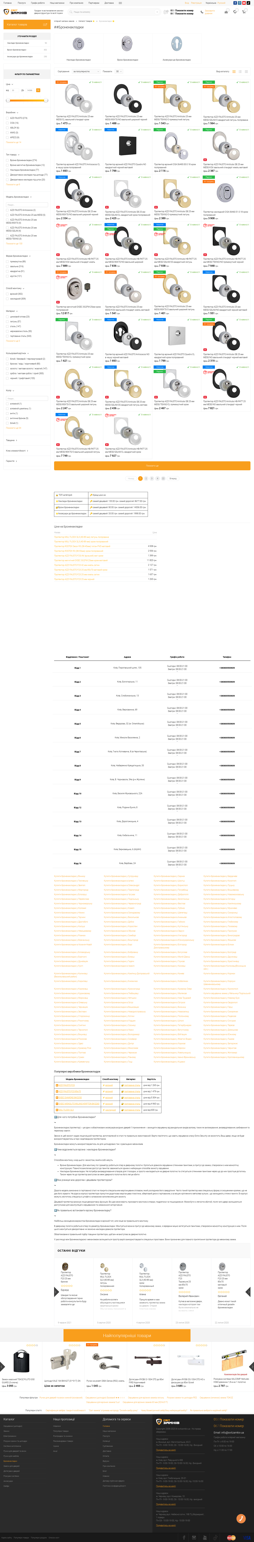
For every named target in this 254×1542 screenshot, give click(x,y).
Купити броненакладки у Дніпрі (119, 1043)
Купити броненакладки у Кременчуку (72, 1062)
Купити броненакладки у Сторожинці (72, 1016)
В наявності (97, 82)
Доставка (109, 3)
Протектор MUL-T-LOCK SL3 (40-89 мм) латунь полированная (106, 1280)
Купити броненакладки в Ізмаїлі (119, 966)
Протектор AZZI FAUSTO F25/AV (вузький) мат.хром (78, 556)
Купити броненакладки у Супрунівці (121, 876)
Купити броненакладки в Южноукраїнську (174, 940)
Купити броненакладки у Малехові (170, 993)
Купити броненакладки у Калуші (69, 926)
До (22, 90)
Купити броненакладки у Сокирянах (221, 1011)
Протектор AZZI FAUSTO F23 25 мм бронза (67, 1277)
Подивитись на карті (166, 1450)
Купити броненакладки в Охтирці (219, 899)
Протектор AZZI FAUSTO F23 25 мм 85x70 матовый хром (224, 1280)
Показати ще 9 (13, 184)
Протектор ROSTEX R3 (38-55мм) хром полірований (78, 551)
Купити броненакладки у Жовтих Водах (173, 1039)
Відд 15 (77, 849)
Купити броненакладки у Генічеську (71, 881)
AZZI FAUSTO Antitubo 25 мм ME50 (27, 215)
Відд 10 (77, 793)
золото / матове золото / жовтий (28, 368)
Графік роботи (38, 3)
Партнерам (93, 3)
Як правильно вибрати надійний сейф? (208, 1410)
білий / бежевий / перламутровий (27, 359)
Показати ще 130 (14, 243)
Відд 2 (78, 681)
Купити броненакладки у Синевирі (120, 1039)
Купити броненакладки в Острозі (169, 1002)
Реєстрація (196, 3)
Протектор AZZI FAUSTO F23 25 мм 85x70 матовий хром (80, 570)
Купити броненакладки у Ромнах (70, 935)
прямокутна (18, 261)
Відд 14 (77, 835)
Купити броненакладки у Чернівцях (71, 1007)
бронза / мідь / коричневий (25, 364)
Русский (221, 3)
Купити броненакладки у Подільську (121, 899)
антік (14, 413)
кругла (16, 276)
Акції (55, 1451)
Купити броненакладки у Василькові (121, 917)
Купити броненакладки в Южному (220, 1034)
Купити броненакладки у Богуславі (170, 952)
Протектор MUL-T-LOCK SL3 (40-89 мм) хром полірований (81, 541)
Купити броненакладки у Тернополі (71, 1030)
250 (45, 56)
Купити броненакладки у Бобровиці (121, 952)
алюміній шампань (20, 408)
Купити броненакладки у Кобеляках (171, 981)
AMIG (14, 132)
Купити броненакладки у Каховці (169, 966)
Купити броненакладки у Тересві (219, 1025)
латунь (15, 321)
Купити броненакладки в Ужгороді (170, 935)
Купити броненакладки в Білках (219, 944)
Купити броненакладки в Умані (119, 1030)
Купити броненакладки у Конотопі (220, 881)
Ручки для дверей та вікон (15, 1451)
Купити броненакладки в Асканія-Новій (73, 944)
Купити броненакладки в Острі (118, 1002)
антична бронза (19, 418)
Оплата (106, 1456)
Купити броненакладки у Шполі (169, 1021)
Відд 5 (78, 723)
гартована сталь (20, 336)
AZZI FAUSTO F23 (67, 1085)
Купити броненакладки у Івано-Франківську (175, 1057)
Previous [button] (56, 1292)
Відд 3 (78, 695)
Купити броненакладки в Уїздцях (120, 1021)
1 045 (94, 1385)
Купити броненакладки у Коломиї (70, 908)
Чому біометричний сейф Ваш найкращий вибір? (164, 1410)
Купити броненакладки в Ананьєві (170, 917)
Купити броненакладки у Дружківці (220, 957)
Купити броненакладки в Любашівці (121, 993)
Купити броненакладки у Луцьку (219, 885)
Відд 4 (78, 709)
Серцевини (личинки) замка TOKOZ (216, 1397)
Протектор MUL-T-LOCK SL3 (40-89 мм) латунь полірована (81, 537)
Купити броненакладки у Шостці (169, 881)
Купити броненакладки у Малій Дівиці (172, 957)
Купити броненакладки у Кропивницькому (224, 1057)
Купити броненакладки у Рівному (120, 1057)
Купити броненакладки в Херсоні (169, 1048)
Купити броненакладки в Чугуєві (119, 894)
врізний (16, 294)
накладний (18, 299)
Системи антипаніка (12, 1446)
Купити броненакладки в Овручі (169, 931)
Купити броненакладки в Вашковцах (121, 1007)
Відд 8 (78, 765)
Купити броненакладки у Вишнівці (70, 1034)
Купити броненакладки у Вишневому (221, 890)
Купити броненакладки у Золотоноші (171, 899)
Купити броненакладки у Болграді (220, 952)
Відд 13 (77, 821)
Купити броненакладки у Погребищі (171, 890)
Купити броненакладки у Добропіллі (171, 894)
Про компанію (76, 3)
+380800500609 (227, 667)
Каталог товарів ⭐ (87, 21)
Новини (106, 1476)
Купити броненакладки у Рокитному (71, 1021)
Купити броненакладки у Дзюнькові (221, 1030)
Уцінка (56, 1446)
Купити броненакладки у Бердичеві (220, 876)
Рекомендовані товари (63, 1441)
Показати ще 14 (13, 142)
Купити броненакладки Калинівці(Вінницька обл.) (225, 967)
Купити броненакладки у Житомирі (220, 1052)
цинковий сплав (20, 316)
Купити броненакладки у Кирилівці (70, 981)
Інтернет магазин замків (64, 21)
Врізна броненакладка (23, 160)
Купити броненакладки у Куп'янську (171, 926)
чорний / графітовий (22, 378)
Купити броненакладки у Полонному (171, 1016)
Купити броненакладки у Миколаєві (121, 1048)
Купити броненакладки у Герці (218, 1007)
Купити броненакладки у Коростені (120, 926)
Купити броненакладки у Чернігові (220, 1048)
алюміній (16, 404)
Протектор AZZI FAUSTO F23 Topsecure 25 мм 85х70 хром (185, 1280)
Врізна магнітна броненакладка (27, 165)
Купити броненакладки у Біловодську (72, 952)
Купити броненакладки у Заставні (70, 1011)
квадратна (17, 271)
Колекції (106, 1441)
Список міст (54, 1538)
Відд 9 (78, 779)
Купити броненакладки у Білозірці (70, 894)
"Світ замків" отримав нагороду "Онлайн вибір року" (113, 1410)
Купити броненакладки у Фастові (169, 903)
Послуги (22, 3)
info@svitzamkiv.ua (232, 1432)
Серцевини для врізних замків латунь (146, 1397)
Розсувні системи (11, 1476)
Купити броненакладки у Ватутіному (171, 1030)
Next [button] (247, 1292)
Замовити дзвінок (210, 12)
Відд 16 (77, 863)
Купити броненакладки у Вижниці (170, 1007)
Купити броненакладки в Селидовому (122, 912)
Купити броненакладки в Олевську (70, 1002)
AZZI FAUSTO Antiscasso (23, 210)
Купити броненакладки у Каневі (169, 973)
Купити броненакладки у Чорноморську (73, 903)
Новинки (57, 1426)
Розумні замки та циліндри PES (182, 1397)
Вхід (187, 3)
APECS (14, 137)
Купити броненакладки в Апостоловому (223, 917)
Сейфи (6, 1486)
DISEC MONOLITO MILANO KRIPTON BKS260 (79, 1104)
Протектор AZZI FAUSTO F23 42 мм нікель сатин (77, 565)
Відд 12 (77, 807)
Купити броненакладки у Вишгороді (121, 940)
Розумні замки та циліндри (15, 1441)
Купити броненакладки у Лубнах (169, 908)
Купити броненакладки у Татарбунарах (172, 1025)
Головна (8, 3)
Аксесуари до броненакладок (20, 56)
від (7, 90)
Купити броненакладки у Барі (118, 944)
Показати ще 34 (13, 428)
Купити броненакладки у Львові (219, 1039)
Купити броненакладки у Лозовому (220, 926)
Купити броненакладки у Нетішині (120, 998)
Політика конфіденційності (114, 1486)
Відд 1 (78, 667)
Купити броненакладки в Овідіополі (221, 1002)
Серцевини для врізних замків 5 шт (103, 1402)
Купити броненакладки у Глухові (169, 961)
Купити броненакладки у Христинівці (221, 961)
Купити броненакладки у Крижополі (221, 989)
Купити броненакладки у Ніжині (69, 912)
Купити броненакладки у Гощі (118, 1062)
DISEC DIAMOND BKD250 (70, 1097)
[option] (73, 1292)
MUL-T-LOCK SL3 (66, 1110)
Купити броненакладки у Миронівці (71, 998)
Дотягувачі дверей (12, 1471)
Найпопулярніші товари (127, 1335)
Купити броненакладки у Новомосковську (224, 894)
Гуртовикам (108, 1446)
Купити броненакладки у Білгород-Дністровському (170, 946)
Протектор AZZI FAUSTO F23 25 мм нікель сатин (77, 574)
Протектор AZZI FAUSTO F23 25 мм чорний (74, 579)
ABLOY (14, 128)
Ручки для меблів (11, 1456)
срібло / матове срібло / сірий (27, 373)
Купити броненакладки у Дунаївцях (71, 961)
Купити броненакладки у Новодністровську (125, 1011)
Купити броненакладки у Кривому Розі (72, 1048)
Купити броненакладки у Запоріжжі (221, 1043)
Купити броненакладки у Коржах (219, 973)
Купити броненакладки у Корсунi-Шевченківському (220, 982)
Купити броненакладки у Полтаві (70, 1052)
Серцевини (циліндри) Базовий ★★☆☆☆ (105, 1397)
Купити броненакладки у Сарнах (169, 876)
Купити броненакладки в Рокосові (70, 1039)
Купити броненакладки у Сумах (69, 1057)
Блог (105, 1471)
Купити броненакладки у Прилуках (220, 931)
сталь (15, 326)
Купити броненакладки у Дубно (119, 922)
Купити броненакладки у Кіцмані (169, 1062)
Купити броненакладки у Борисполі (171, 885)
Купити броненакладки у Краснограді (122, 989)
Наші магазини (57, 3)
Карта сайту (6, 1538)
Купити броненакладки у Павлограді (121, 890)
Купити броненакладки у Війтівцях (170, 1034)
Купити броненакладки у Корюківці (71, 989)
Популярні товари (60, 1431)
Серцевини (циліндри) (13, 1426)
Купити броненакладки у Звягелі (69, 885)
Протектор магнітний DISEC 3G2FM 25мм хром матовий (81, 560)
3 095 (9, 1385)
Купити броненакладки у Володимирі (121, 1034)
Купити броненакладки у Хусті (68, 966)
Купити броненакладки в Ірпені (119, 881)
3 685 (178, 1385)
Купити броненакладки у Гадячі (119, 961)
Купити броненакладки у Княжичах (121, 981)
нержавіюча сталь (21, 331)
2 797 (221, 1385)
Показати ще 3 (13, 341)
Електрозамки (10, 1436)
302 (45, 50)
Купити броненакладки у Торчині (69, 917)
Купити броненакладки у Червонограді (122, 903)
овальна (17, 266)
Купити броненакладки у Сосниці (120, 1025)
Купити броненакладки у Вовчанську (72, 940)
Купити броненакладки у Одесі (68, 1043)
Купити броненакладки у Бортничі (70, 957)
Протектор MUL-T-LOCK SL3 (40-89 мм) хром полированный (145, 1280)
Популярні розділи (39, 1538)
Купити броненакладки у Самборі (120, 935)
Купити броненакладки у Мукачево (220, 908)
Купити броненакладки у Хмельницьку (172, 1052)
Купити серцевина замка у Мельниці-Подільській (227, 993)
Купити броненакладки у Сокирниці (221, 912)
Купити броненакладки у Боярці (119, 957)
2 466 (136, 1385)
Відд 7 (78, 751)
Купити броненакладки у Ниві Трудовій (172, 998)
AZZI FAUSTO (18, 118)
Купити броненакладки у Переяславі (71, 899)
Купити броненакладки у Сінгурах (220, 1021)
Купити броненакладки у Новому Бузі (221, 998)
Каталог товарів (17, 24)
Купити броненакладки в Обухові (120, 931)
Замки (6, 1431)
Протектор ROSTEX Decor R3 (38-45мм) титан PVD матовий (82, 546)
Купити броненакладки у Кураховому (72, 993)
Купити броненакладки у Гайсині (169, 922)
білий (14, 423)
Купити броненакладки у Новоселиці (171, 1011)
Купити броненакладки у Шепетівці (170, 912)
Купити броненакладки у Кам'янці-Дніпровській (126, 973)
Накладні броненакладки (18, 43)
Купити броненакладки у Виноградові (222, 935)
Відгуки (106, 1461)
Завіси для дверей (11, 1466)
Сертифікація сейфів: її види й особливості (66, 1410)
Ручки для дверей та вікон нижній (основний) (61, 1397)
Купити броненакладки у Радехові (220, 1016)
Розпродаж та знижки (62, 1436)
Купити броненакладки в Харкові (170, 1043)
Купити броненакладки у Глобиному (221, 922)
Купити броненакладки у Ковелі (119, 908)
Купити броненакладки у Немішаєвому (72, 931)
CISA (14, 123)
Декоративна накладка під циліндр (29, 175)
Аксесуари (8, 1481)
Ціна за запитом (54, 1385)
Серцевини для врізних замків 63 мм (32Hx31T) (145, 1402)
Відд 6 (78, 737)
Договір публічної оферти (113, 1481)
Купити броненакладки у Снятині (70, 1025)
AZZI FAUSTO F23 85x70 (70, 1091)
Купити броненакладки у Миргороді (71, 890)
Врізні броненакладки (16, 50)
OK (38, 90)
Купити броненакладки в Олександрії (121, 885)
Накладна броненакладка (24, 170)
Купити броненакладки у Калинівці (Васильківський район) (70, 975)
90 (46, 43)
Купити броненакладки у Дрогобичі (71, 922)
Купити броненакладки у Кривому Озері (173, 989)
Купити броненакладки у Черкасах (120, 1052)
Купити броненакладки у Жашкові (220, 940)
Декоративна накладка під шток (27, 179)
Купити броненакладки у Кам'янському (222, 903)
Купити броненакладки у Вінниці (69, 876)
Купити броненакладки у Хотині (119, 1016)
